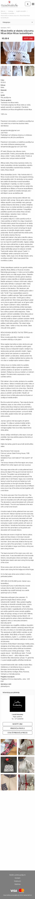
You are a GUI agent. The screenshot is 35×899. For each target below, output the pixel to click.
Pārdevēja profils (17, 728)
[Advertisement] (17, 813)
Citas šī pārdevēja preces (17, 733)
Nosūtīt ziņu (17, 724)
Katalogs (10, 11)
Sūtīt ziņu (28, 38)
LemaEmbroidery (17, 714)
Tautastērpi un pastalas (7, 13)
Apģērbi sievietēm (21, 11)
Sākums (3, 11)
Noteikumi (17, 881)
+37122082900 (18, 719)
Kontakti (17, 878)
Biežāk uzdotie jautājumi (17, 875)
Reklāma (17, 884)
